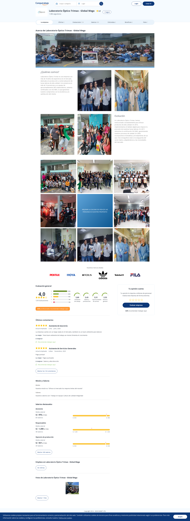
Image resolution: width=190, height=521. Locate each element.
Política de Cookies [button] (65, 518)
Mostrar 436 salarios (43, 452)
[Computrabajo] (42, 3)
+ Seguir (107, 12)
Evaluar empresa (136, 305)
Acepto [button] (180, 517)
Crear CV (148, 4)
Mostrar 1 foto (42, 498)
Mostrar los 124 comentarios (46, 371)
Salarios (95, 22)
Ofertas (61, 22)
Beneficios (129, 22)
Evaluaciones (78, 22)
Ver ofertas (41, 468)
